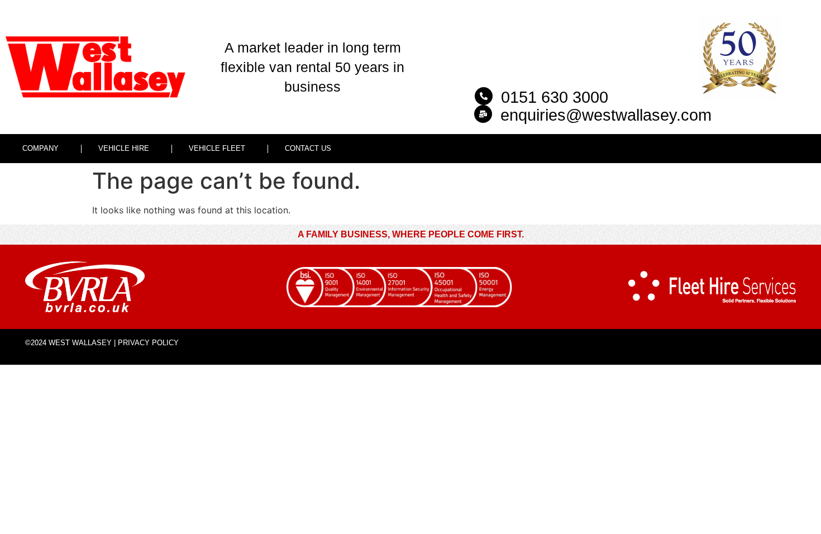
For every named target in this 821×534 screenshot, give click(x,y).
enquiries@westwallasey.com (606, 115)
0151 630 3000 (554, 97)
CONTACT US (308, 148)
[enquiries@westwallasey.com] (483, 114)
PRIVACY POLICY (148, 342)
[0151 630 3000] (484, 96)
